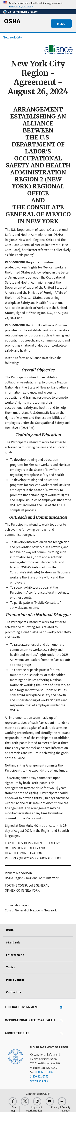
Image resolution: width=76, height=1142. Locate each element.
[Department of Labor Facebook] (13, 1101)
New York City (12, 37)
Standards (13, 942)
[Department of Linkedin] (62, 1101)
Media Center (15, 980)
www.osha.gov (39, 1081)
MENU (61, 24)
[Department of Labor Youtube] (50, 1101)
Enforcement (15, 955)
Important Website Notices (34, 1109)
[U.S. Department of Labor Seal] (15, 1056)
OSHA (12, 21)
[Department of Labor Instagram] (37, 1101)
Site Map (13, 1109)
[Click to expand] (38, 4)
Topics (10, 967)
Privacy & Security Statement (60, 1109)
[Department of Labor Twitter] (25, 1101)
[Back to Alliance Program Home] (58, 49)
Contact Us (13, 992)
